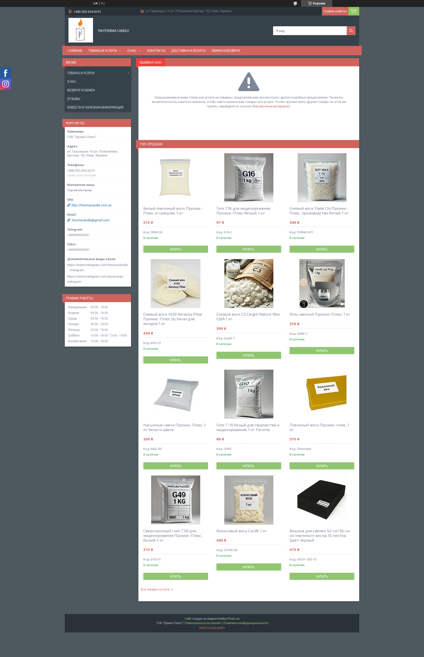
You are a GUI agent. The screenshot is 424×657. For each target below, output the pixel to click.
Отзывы (73, 99)
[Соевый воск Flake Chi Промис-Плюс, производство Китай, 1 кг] (322, 177)
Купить (175, 249)
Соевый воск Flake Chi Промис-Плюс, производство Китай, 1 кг (319, 210)
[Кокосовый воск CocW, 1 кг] (249, 500)
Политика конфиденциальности (246, 623)
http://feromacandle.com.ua (91, 205)
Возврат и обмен (81, 90)
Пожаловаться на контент (203, 623)
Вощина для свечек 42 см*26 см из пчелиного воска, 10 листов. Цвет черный (320, 535)
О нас (132, 50)
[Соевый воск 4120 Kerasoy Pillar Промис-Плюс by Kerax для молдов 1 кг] (176, 283)
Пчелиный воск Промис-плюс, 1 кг (319, 427)
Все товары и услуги (155, 589)
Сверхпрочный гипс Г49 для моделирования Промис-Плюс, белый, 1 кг (172, 535)
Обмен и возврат (226, 50)
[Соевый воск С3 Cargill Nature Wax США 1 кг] (249, 283)
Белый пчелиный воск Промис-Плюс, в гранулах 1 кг (173, 210)
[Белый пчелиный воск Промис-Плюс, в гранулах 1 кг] (176, 177)
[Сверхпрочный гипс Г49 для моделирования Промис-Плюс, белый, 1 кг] (176, 500)
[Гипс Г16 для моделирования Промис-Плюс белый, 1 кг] (249, 177)
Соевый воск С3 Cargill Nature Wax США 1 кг (248, 316)
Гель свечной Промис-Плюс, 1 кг (320, 314)
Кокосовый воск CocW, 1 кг (241, 530)
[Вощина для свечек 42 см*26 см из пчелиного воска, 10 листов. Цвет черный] (322, 500)
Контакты (156, 50)
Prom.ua (233, 618)
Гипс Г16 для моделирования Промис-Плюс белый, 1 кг (243, 210)
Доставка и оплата (188, 50)
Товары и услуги (102, 50)
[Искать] (351, 30)
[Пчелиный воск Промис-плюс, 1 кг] (322, 394)
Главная (75, 50)
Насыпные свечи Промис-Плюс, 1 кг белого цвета (174, 427)
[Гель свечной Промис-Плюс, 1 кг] (322, 283)
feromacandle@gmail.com (90, 220)
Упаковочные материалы (271, 106)
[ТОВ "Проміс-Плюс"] (80, 30)
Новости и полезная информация (95, 107)
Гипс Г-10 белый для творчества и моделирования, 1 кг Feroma (247, 427)
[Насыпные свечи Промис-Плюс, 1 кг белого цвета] (176, 394)
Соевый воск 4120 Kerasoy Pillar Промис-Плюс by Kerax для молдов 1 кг (173, 319)
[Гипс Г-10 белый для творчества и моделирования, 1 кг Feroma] (249, 394)
